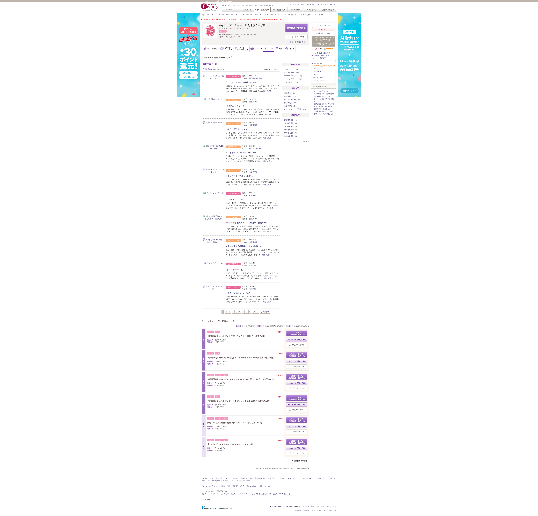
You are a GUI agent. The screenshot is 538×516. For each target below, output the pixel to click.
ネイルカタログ (279, 10)
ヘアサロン (230, 10)
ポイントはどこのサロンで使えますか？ (324, 100)
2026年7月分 (291, 123)
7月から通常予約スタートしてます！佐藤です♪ (246, 223)
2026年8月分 (291, 120)
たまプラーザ (272, 478)
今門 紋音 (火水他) (255, 78)
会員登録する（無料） (323, 33)
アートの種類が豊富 (213, 481)
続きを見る (267, 91)
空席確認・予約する (296, 27)
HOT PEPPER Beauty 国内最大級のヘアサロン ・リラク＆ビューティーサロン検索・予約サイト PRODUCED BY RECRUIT (210, 7)
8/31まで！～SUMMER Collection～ (242, 153)
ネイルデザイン (318, 80)
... (257, 312)
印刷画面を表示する (299, 461)
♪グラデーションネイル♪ (236, 199)
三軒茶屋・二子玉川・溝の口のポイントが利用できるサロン (252, 486)
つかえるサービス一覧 (321, 55)
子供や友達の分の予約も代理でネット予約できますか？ (324, 105)
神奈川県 (244, 478)
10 (254, 312)
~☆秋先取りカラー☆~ (235, 106)
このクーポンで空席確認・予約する (296, 333)
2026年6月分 (291, 126)
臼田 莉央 (290, 93)
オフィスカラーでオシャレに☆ (239, 176)
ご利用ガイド (332, 510)
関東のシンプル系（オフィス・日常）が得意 (216, 486)
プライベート (291, 69)
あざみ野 (282, 478)
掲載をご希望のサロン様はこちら (323, 507)
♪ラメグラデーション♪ (235, 270)
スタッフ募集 (206, 499)
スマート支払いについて (322, 91)
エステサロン (312, 10)
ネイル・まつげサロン (262, 10)
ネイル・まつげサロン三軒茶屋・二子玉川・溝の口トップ (278, 15)
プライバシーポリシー (318, 510)
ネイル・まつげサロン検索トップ (303, 4)
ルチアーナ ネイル (207, 494)
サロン (315, 69)
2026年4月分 (291, 133)
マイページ (324, 4)
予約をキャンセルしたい (322, 109)
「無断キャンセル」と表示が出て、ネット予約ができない (324, 112)
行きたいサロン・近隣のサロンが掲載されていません (324, 95)
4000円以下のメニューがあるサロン (299, 478)
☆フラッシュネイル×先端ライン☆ (241, 82)
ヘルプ (333, 4)
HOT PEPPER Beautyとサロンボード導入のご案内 (289, 507)
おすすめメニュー (293, 76)
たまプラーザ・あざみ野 (230, 478)
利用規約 (306, 510)
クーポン (316, 74)
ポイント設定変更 (319, 58)
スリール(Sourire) (245, 494)
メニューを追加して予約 (297, 339)
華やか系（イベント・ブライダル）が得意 (236, 481)
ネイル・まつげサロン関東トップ (246, 15)
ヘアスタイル (246, 10)
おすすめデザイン (293, 79)
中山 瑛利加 (290, 103)
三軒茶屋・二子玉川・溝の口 (211, 478)
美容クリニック (328, 10)
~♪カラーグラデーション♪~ (237, 129)
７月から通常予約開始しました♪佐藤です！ (245, 246)
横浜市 (252, 478)
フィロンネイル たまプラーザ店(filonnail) (227, 494)
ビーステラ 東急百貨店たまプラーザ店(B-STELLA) (267, 494)
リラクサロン (295, 10)
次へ (275, 70)
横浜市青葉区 (261, 478)
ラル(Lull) (287, 494)
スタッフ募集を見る (297, 42)
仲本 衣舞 (252, 195)
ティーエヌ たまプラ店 (295, 109)
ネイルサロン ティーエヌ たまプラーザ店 (242, 25)
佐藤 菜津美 (253, 102)
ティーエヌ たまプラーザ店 (307, 15)
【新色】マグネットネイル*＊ (239, 293)
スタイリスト (318, 71)
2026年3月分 (291, 136)
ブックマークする (298, 37)
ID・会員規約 (297, 510)
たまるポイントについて (321, 53)
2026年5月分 (291, 130)
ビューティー (291, 82)
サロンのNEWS (292, 73)
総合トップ (205, 15)
